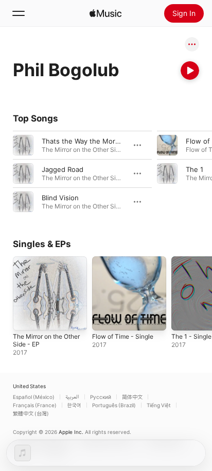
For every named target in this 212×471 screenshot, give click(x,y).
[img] (105, 13)
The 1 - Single (191, 336)
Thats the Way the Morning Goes (95, 141)
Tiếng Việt (159, 405)
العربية (72, 396)
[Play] (190, 70)
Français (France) (35, 405)
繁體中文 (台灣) (31, 413)
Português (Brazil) (114, 405)
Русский (100, 396)
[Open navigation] (18, 13)
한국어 (74, 405)
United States (29, 386)
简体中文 (132, 396)
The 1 (194, 169)
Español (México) (34, 396)
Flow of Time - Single (122, 336)
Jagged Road (62, 169)
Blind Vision (60, 198)
